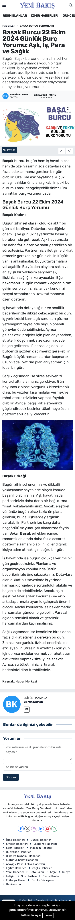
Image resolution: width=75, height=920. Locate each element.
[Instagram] (34, 829)
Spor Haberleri (15, 847)
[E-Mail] (27, 710)
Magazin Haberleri (41, 847)
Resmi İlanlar (51, 876)
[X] (27, 829)
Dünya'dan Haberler (18, 852)
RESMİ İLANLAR (15, 16)
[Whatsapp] (54, 829)
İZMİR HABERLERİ (44, 16)
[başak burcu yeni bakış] (37, 445)
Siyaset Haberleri (17, 843)
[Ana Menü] (4, 5)
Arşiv (53, 872)
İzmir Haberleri (15, 839)
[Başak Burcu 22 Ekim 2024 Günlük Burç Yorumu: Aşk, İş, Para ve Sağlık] (37, 124)
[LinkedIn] (41, 829)
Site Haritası (29, 876)
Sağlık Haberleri (42, 868)
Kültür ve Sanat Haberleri (22, 860)
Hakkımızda (13, 884)
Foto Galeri (37, 872)
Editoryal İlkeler (16, 880)
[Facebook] (21, 829)
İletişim (10, 876)
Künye (66, 872)
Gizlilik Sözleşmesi (43, 880)
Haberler (8, 25)
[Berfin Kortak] (12, 704)
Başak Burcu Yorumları (37, 25)
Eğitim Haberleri (16, 868)
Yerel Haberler (15, 872)
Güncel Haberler (41, 839)
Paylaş (11, 150)
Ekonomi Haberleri (45, 843)
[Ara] (71, 5)
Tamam (48, 915)
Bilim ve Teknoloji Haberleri (23, 856)
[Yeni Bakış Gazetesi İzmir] (37, 5)
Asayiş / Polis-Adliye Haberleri (25, 864)
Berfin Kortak (33, 701)
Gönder (11, 777)
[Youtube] (48, 829)
